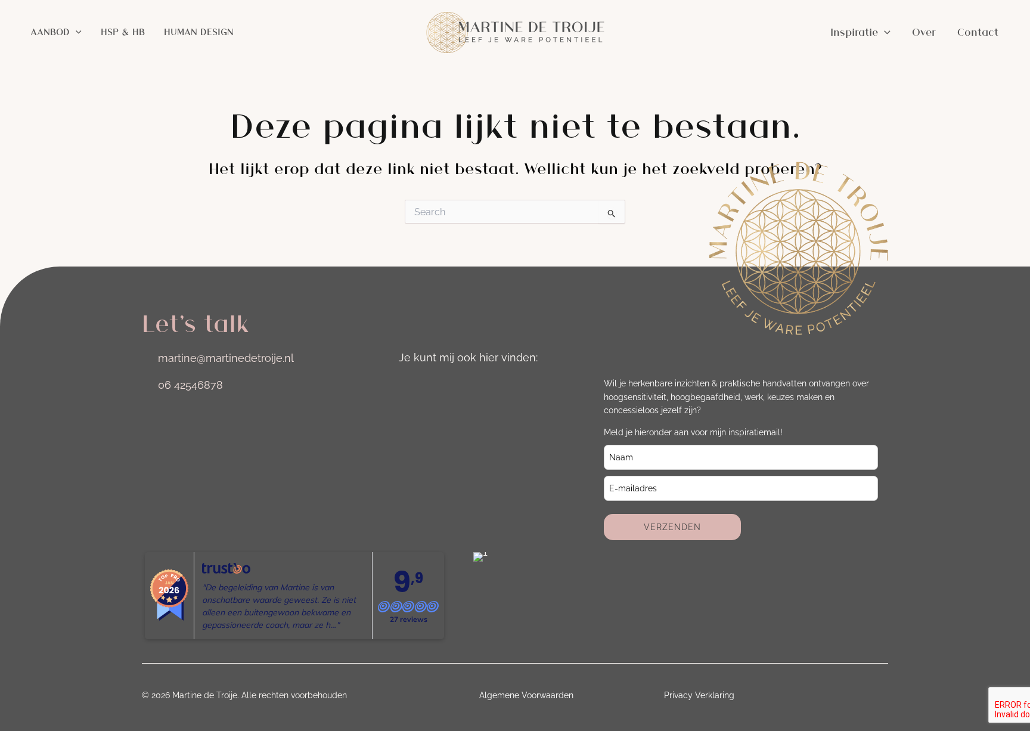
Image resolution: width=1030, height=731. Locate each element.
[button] (76, 32)
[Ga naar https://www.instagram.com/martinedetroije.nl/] (408, 386)
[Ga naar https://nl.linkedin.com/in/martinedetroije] (441, 386)
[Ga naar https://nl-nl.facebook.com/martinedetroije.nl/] (475, 386)
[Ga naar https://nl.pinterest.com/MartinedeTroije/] (508, 386)
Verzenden (672, 527)
